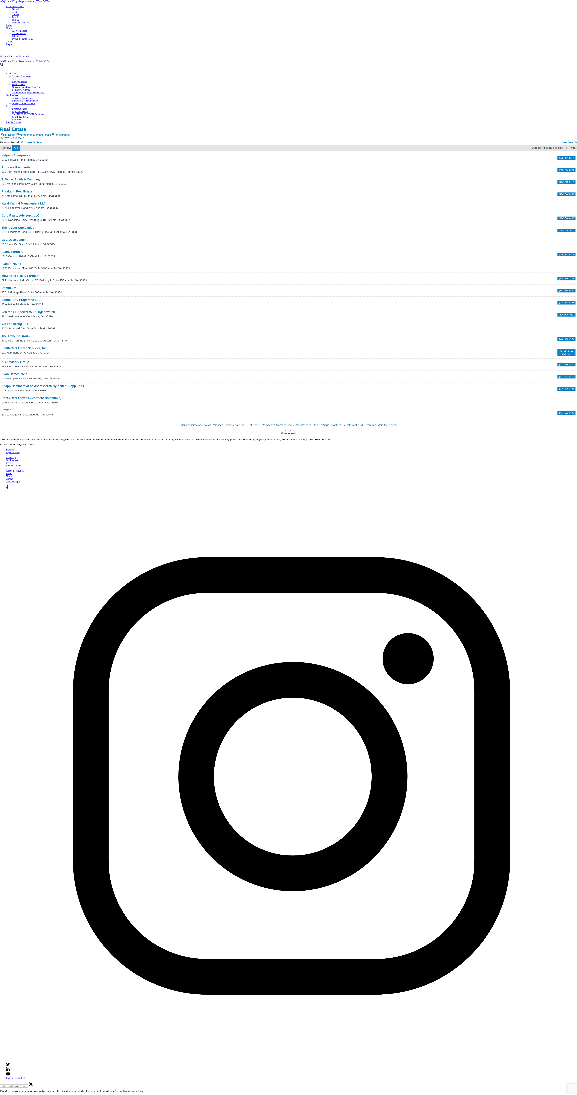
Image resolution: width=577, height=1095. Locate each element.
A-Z (16, 147)
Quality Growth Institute (23, 103)
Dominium (9, 287)
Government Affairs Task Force (27, 87)
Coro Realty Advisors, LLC (20, 215)
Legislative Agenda (21, 90)
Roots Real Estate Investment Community (31, 398)
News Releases (213, 425)
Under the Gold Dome (22, 39)
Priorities (16, 36)
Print (572, 147)
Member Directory (21, 22)
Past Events (17, 119)
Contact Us (338, 425)
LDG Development (14, 239)
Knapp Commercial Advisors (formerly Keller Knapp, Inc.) (43, 386)
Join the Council (13, 122)
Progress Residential (16, 167)
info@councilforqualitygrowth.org (16, 1)
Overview (16, 9)
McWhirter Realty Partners (20, 275)
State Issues (17, 79)
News (9, 28)
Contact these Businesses (547, 147)
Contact (9, 41)
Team (14, 12)
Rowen (6, 410)
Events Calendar (235, 425)
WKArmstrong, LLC (15, 324)
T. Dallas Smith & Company (21, 179)
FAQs (9, 25)
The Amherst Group (16, 336)
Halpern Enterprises (16, 155)
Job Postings (321, 425)
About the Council (15, 6)
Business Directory (191, 425)
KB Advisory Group (15, 362)
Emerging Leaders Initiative (25, 100)
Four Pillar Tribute (20, 117)
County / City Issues (21, 76)
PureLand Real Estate (17, 191)
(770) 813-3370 (42, 1)
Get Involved (12, 95)
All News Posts (19, 30)
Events (9, 106)
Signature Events (20, 111)
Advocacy (11, 73)
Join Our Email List (15, 1078)
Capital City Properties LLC (21, 299)
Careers (15, 14)
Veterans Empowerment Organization (28, 312)
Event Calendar (19, 109)
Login (9, 44)
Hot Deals (9, 134)
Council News (19, 33)
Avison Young (11, 263)
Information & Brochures (361, 425)
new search (569, 142)
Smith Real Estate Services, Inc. (24, 348)
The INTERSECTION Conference (29, 114)
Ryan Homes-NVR (14, 374)
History (15, 20)
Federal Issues (18, 84)
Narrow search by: (11, 137)
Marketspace (62, 134)
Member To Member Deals (35, 134)
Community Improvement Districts (28, 92)
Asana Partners (12, 251)
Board (15, 17)
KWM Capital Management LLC (24, 203)
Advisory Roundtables (22, 98)
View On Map (34, 142)
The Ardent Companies (18, 227)
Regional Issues (19, 81)
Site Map (10, 449)
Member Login (13, 481)
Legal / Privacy (13, 452)
